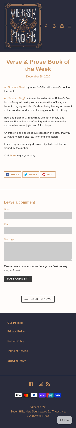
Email (7, 224)
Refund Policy (15, 341)
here (13, 155)
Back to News (41, 299)
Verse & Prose (42, 416)
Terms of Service (17, 350)
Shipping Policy (16, 360)
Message (9, 239)
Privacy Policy (16, 331)
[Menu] (70, 26)
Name (7, 209)
